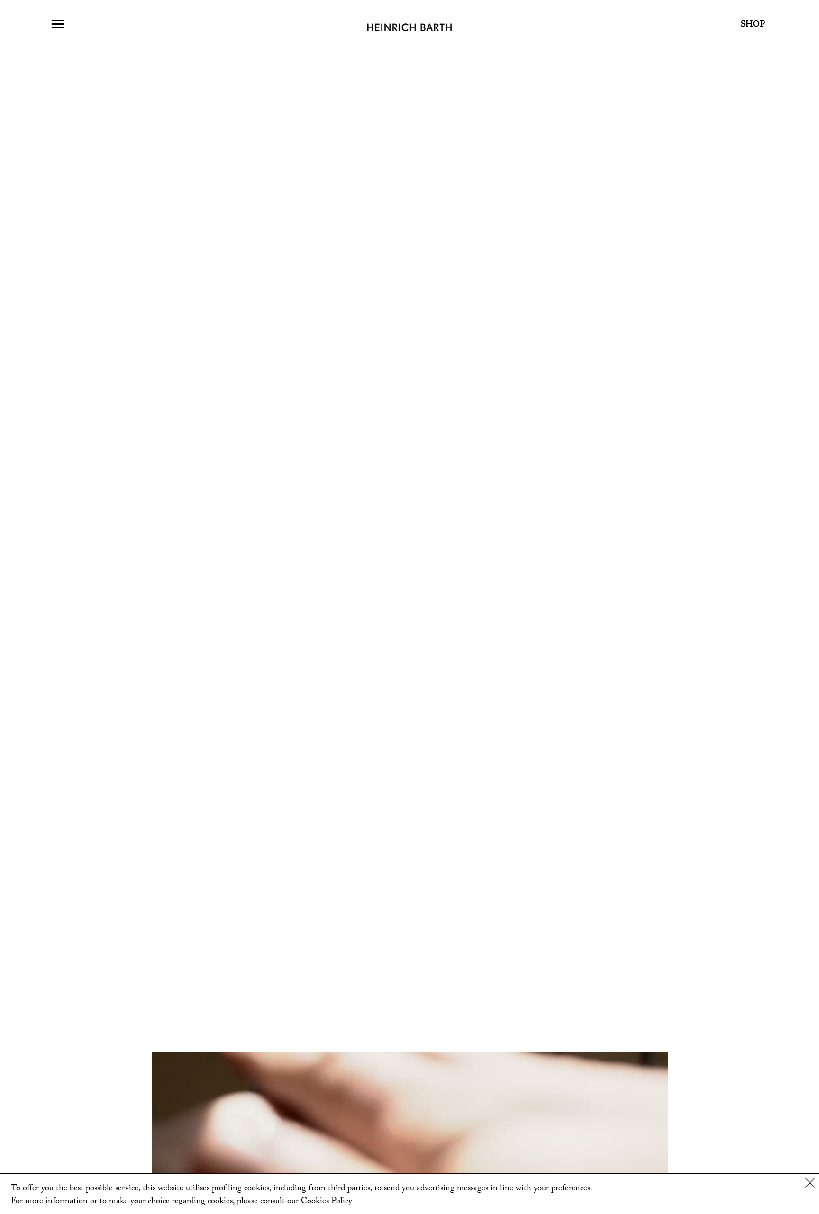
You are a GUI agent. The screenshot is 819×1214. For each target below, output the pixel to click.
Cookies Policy (326, 1202)
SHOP (753, 25)
